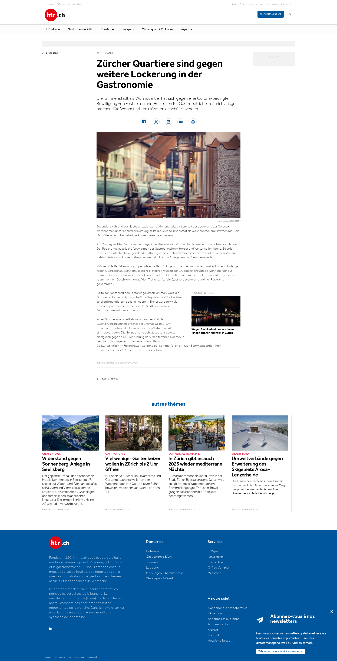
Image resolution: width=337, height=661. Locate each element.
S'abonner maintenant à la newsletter (280, 651)
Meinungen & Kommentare (164, 573)
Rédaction (215, 613)
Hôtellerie (53, 29)
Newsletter (253, 4)
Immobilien (76, 4)
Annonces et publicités (223, 618)
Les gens (128, 29)
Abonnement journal (269, 4)
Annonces (50, 4)
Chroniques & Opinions (157, 29)
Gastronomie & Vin (80, 29)
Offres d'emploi (63, 4)
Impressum (60, 657)
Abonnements (218, 624)
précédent (52, 53)
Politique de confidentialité (86, 657)
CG (69, 657)
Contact (213, 635)
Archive (213, 629)
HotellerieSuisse (219, 640)
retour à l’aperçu (109, 379)
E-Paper (243, 4)
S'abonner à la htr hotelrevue (228, 608)
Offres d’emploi (218, 567)
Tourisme (107, 29)
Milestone (215, 573)
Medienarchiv (285, 4)
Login (234, 4)
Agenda (186, 29)
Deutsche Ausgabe (271, 14)
